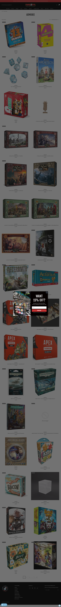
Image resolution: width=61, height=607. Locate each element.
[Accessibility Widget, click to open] (60, 606)
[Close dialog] (47, 292)
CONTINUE (39, 310)
